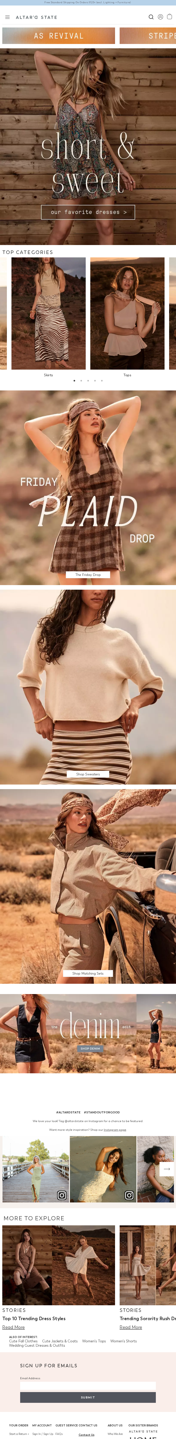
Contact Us (88, 1425)
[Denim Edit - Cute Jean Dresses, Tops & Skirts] (88, 1034)
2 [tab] (81, 381)
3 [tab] (88, 381)
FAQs (59, 1434)
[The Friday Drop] (88, 487)
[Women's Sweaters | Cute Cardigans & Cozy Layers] (88, 686)
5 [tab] (101, 381)
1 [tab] (74, 381)
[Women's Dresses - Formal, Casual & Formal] (88, 146)
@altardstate (74, 1121)
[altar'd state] (36, 17)
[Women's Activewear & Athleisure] (58, 35)
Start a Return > (19, 1434)
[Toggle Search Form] (151, 16)
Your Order (18, 1425)
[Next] (167, 1169)
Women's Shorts (123, 1341)
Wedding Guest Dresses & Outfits (37, 1345)
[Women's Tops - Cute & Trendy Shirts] (127, 313)
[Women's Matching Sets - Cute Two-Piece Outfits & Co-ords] (88, 886)
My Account (42, 1425)
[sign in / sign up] (160, 16)
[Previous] (9, 1169)
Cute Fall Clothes (23, 1341)
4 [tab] (95, 381)
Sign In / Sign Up (42, 1434)
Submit (88, 1397)
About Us (115, 1425)
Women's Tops (94, 1341)
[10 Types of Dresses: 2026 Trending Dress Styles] (58, 1265)
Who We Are (115, 1434)
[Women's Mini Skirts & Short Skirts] (48, 313)
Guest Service (66, 1425)
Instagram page (115, 1129)
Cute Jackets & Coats (60, 1341)
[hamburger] (7, 17)
